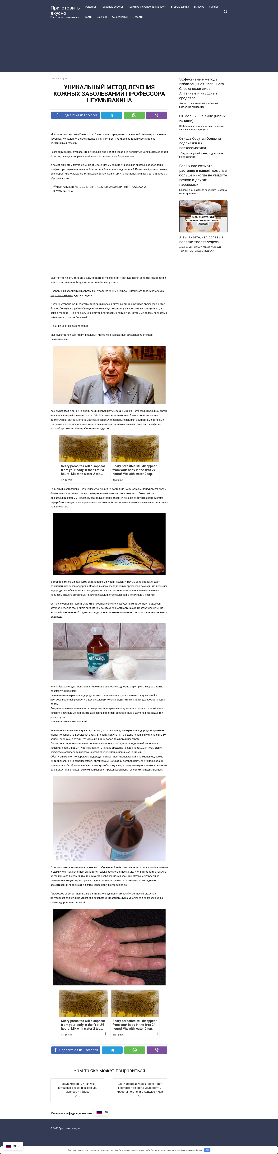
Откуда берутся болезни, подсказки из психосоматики (200, 143)
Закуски (102, 17)
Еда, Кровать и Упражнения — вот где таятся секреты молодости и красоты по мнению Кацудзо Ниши (140, 1087)
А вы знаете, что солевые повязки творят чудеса (201, 239)
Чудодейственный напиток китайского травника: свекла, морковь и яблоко (77, 1087)
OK (207, 1150)
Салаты (213, 6)
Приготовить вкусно (65, 10)
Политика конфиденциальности (147, 6)
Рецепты (90, 6)
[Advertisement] (139, 46)
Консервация (119, 17)
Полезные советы (112, 6)
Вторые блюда (180, 6)
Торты (88, 17)
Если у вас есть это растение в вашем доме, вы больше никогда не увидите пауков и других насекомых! (203, 175)
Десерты (137, 17)
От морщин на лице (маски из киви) (202, 118)
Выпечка (199, 6)
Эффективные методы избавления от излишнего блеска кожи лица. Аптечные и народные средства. (201, 88)
